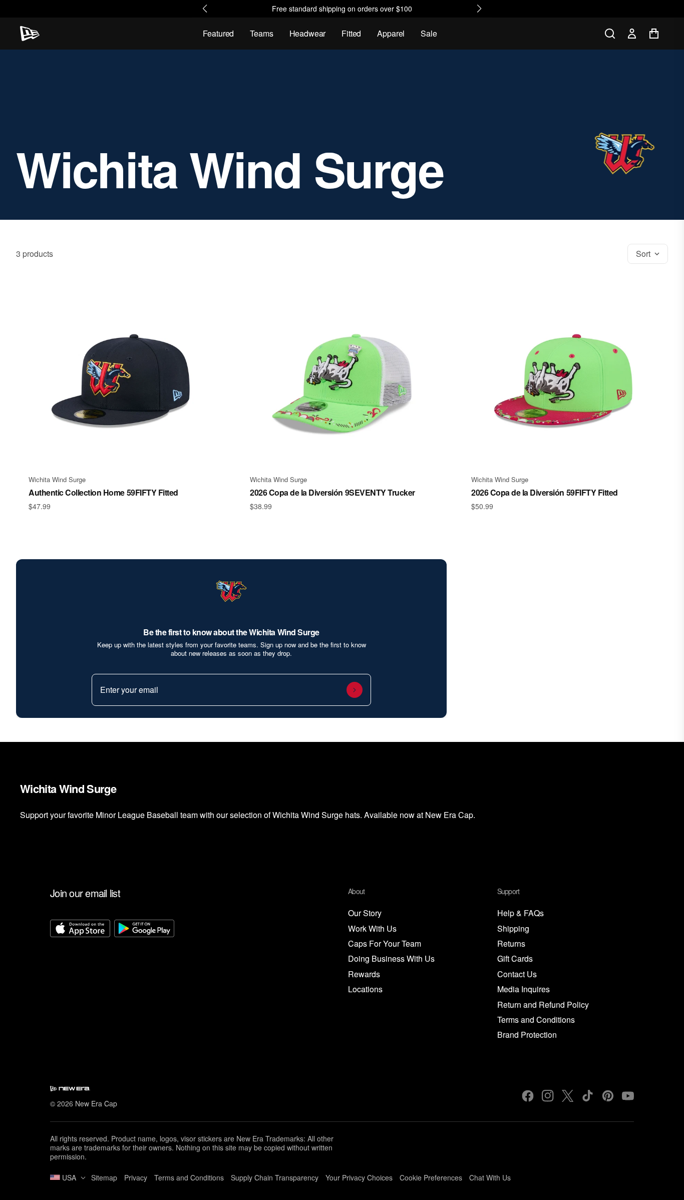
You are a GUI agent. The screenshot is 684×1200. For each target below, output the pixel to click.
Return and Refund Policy (543, 1005)
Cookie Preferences (431, 1177)
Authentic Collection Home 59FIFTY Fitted (103, 492)
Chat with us (490, 1177)
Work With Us (372, 929)
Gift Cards (515, 959)
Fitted (351, 33)
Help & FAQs (520, 913)
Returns (511, 944)
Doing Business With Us (391, 959)
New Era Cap (96, 1103)
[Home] (30, 33)
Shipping (513, 929)
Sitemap (104, 1177)
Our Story (365, 913)
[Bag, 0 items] (654, 34)
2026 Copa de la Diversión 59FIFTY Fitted (544, 492)
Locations (365, 989)
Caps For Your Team (384, 944)
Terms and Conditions (536, 1020)
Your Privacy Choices (359, 1177)
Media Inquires (523, 989)
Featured (218, 33)
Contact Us (517, 974)
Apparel (391, 33)
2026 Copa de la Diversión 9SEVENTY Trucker (332, 492)
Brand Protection (527, 1035)
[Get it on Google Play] (144, 980)
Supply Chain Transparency (274, 1177)
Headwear (307, 33)
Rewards (364, 974)
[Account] (632, 34)
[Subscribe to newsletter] (355, 690)
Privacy (135, 1177)
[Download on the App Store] (80, 980)
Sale (429, 33)
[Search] (610, 34)
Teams (261, 33)
